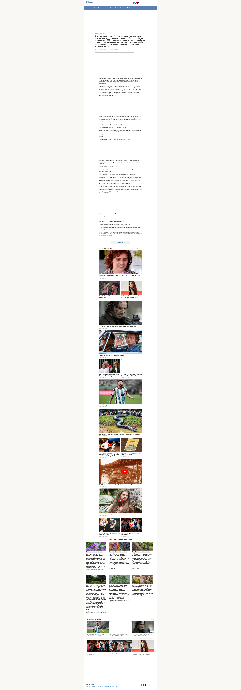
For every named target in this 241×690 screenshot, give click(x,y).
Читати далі (120, 242)
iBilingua (89, 2)
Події (116, 7)
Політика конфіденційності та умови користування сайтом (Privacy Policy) (102, 686)
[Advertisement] (120, 20)
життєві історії (115, 49)
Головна (89, 7)
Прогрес (122, 7)
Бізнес (106, 7)
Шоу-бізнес (129, 7)
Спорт (111, 7)
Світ (95, 7)
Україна (100, 7)
